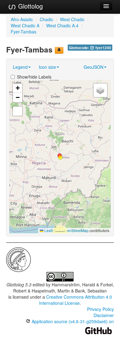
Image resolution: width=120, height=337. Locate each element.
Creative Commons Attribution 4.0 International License (75, 300)
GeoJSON (93, 67)
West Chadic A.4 (62, 25)
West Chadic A (25, 25)
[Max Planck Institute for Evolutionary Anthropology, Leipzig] (18, 259)
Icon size (47, 67)
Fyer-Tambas (23, 32)
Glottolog (29, 6)
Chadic (46, 19)
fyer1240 (102, 47)
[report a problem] (59, 50)
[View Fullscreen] (17, 111)
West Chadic (72, 19)
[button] (60, 157)
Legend (20, 67)
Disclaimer (104, 315)
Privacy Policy (100, 309)
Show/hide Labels (34, 77)
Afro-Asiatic (22, 19)
